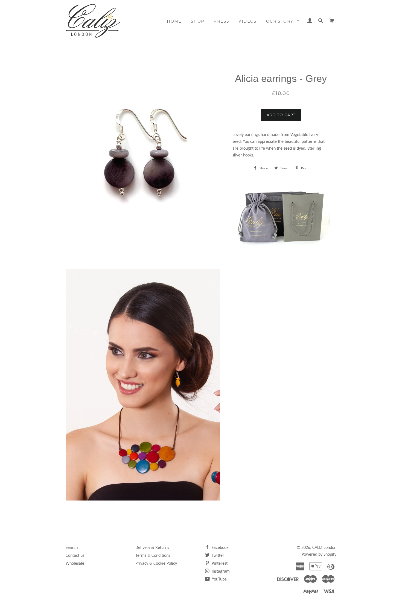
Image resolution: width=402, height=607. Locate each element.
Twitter (217, 555)
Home (174, 21)
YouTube (219, 579)
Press (221, 21)
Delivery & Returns (152, 548)
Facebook (219, 548)
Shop (198, 21)
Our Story (280, 21)
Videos (247, 21)
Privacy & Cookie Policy (156, 563)
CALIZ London (324, 548)
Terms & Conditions (152, 555)
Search (72, 548)
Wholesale (75, 563)
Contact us (75, 555)
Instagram (220, 571)
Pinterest (219, 563)
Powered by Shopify (319, 554)
